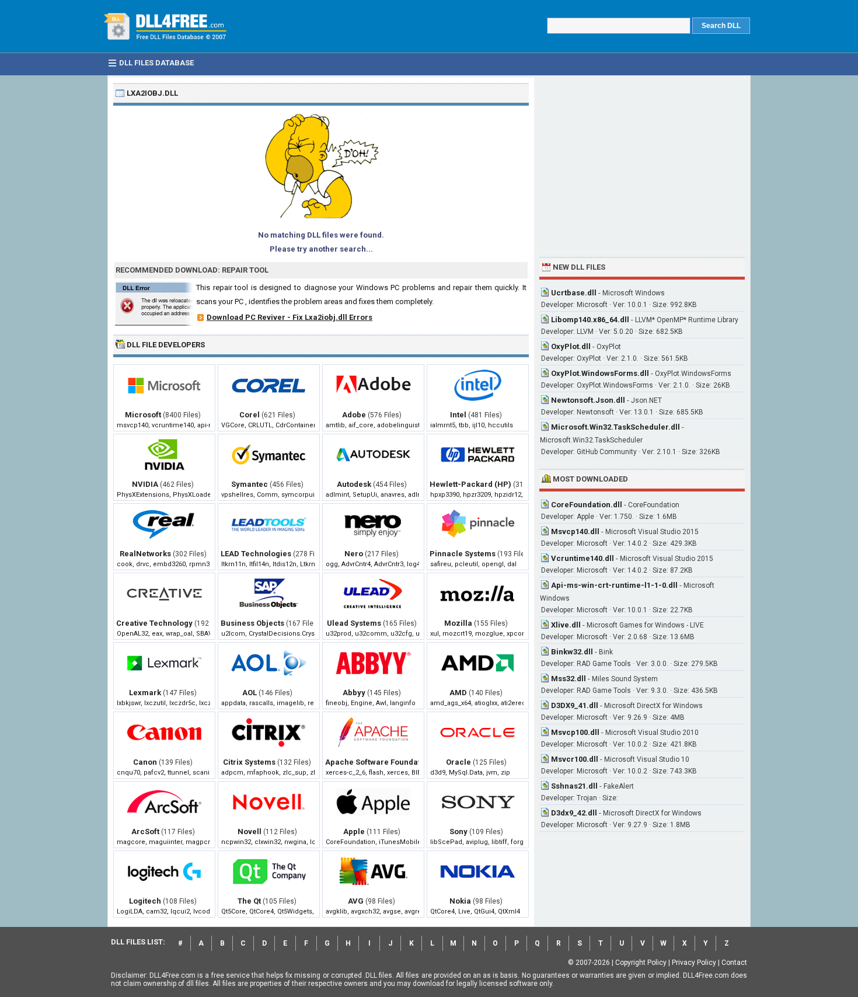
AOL (249, 692)
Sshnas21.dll (574, 786)
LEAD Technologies (256, 553)
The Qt (249, 901)
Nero (353, 553)
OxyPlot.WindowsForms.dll (600, 373)
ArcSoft (145, 831)
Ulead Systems (354, 623)
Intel (458, 414)
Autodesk (354, 484)
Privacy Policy (694, 962)
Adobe (354, 414)
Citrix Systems (249, 762)
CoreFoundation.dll (586, 504)
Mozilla (458, 623)
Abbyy (354, 692)
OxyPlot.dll (571, 346)
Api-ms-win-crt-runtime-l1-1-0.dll (614, 585)
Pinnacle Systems (463, 553)
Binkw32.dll (572, 651)
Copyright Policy (641, 962)
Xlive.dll (566, 624)
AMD (458, 692)
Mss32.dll (568, 678)
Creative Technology (154, 623)
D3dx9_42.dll (574, 812)
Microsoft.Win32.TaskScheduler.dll (615, 427)
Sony (458, 831)
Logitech (145, 901)
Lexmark (145, 692)
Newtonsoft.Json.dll (588, 400)
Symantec (249, 484)
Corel (249, 414)
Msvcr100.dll (574, 759)
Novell (249, 831)
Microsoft (143, 414)
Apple (354, 831)
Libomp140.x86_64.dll (590, 319)
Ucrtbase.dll (574, 292)
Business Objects (252, 623)
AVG (356, 901)
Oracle (458, 762)
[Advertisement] (642, 164)
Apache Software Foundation (378, 762)
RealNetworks (145, 553)
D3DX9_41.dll (574, 705)
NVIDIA (145, 484)
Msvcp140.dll (575, 531)
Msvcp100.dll (575, 732)
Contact (734, 962)
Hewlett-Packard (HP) (470, 484)
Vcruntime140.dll (582, 558)
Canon (145, 762)
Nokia (460, 901)
